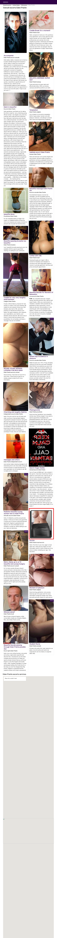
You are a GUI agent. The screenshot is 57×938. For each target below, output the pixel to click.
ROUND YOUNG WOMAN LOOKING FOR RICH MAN (13, 369)
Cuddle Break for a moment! (39, 30)
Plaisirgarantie (34, 410)
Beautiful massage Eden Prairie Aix (40, 189)
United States (16, 5)
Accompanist (9, 55)
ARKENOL (5, 2)
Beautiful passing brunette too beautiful (15, 242)
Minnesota (24, 5)
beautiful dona (9, 214)
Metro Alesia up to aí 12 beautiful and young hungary (14, 563)
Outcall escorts (7, 5)
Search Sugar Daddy (37, 468)
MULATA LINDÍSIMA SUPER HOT (39, 79)
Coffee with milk (35, 256)
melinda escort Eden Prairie (39, 152)
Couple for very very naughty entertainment (15, 298)
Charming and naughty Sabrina (15, 412)
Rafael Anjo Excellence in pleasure (38, 357)
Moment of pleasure (36, 588)
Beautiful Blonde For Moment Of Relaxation (41, 293)
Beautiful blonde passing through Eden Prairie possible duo (15, 647)
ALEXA (32, 540)
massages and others (12, 460)
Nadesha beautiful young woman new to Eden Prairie (14, 512)
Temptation (33, 110)
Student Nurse (34, 644)
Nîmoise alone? (9, 612)
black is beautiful (10, 107)
